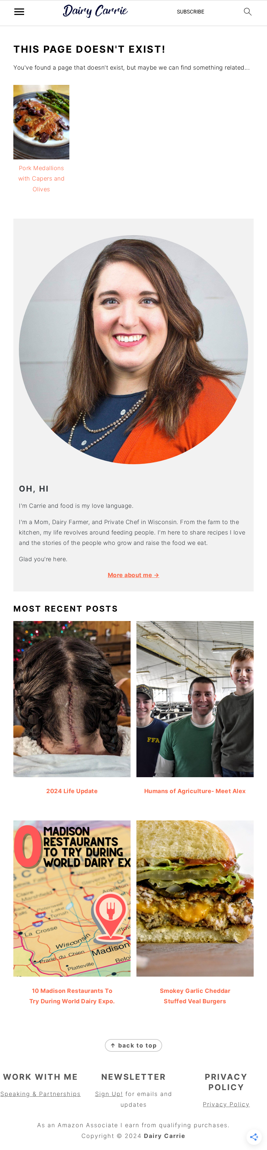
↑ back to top (133, 1045)
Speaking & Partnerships (40, 1093)
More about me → (134, 575)
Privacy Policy (226, 1104)
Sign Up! (109, 1093)
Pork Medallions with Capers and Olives (41, 179)
